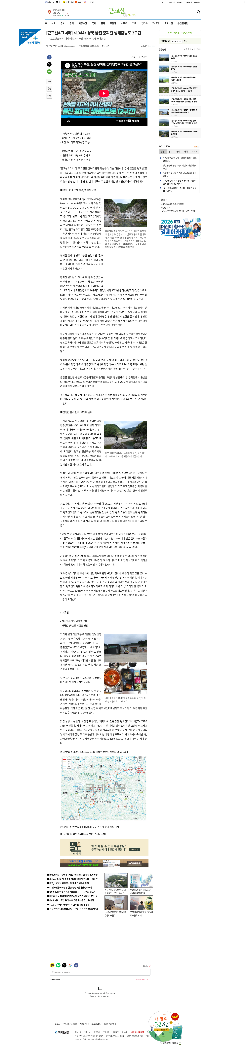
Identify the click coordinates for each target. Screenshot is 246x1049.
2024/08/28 (174, 137)
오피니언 (168, 23)
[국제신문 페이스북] (73, 834)
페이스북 (51, 2)
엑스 (60, 2)
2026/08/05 (174, 83)
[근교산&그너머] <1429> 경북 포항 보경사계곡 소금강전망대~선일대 (184, 89)
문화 (103, 23)
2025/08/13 (174, 115)
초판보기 (189, 2)
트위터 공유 (49, 65)
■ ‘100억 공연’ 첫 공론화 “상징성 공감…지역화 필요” (71, 891)
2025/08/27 (174, 93)
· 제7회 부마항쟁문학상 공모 (172, 204)
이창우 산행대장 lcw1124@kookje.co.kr (60, 46)
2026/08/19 (174, 61)
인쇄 (49, 82)
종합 (162, 151)
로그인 (164, 2)
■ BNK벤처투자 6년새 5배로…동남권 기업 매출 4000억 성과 (74, 874)
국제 (94, 23)
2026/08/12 (174, 72)
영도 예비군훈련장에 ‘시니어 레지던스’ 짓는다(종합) (115, 891)
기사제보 (125, 1032)
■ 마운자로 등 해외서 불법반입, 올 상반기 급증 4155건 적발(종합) (76, 895)
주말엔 (113, 23)
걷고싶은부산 (84, 1024)
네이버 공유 (49, 72)
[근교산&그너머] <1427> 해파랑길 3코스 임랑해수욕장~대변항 (184, 111)
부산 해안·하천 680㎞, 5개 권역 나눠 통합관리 (140, 891)
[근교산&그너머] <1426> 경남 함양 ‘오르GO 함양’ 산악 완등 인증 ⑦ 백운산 (184, 123)
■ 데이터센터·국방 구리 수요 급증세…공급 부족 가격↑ (71, 900)
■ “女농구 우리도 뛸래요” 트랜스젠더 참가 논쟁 (68, 904)
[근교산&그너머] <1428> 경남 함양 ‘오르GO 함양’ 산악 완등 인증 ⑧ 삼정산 (184, 101)
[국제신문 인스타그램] (94, 834)
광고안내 (97, 1032)
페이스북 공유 (49, 57)
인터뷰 (144, 23)
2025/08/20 (174, 104)
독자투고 (116, 1032)
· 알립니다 (165, 207)
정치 (63, 23)
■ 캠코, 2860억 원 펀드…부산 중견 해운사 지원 (68, 883)
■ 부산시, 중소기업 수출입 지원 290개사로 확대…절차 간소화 (74, 878)
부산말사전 (183, 23)
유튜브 (80, 2)
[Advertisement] (125, 269)
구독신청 (197, 2)
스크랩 (49, 96)
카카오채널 (69, 2)
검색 (185, 41)
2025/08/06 (174, 126)
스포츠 (124, 23)
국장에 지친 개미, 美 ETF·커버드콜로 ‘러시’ (141, 914)
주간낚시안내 (186, 32)
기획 (134, 23)
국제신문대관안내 (110, 1024)
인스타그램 (90, 2)
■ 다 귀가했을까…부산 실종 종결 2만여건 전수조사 (69, 887)
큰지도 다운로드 (139, 57)
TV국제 (155, 23)
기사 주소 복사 (49, 89)
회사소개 (78, 1032)
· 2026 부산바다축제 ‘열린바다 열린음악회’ (178, 210)
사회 (53, 23)
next (199, 227)
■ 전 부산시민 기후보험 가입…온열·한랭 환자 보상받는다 (72, 908)
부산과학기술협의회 (70, 1024)
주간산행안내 (173, 32)
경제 (71, 23)
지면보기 (180, 2)
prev (160, 227)
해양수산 (83, 23)
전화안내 (87, 1032)
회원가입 (172, 2)
